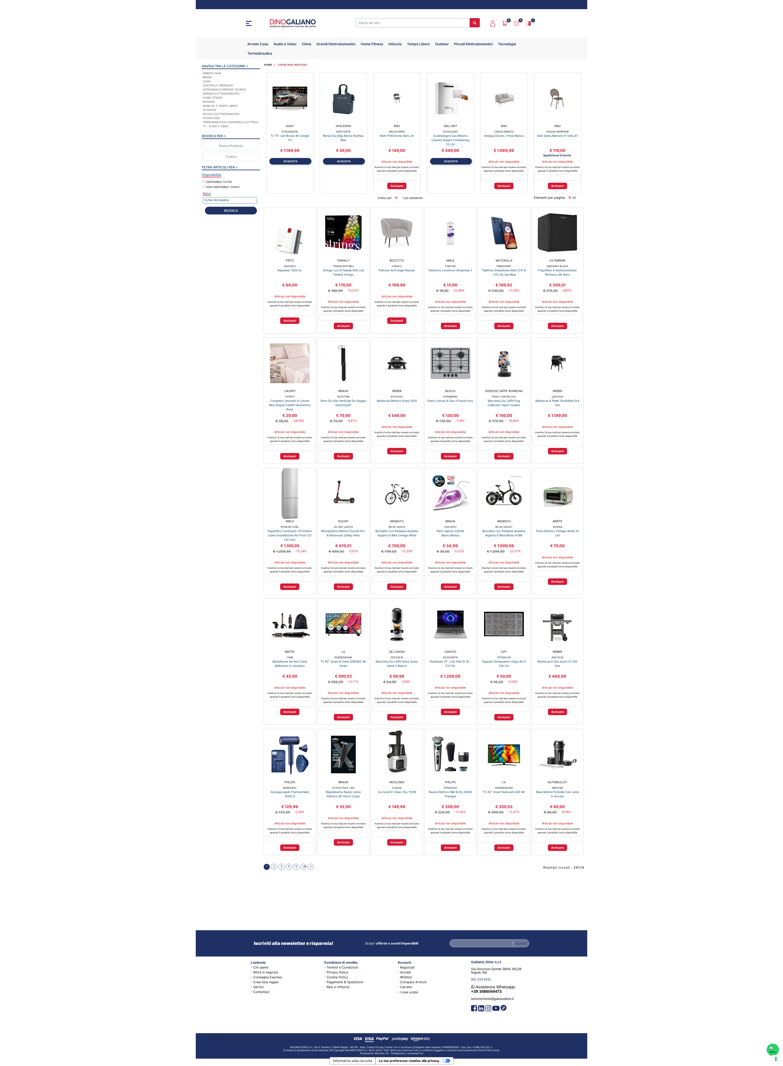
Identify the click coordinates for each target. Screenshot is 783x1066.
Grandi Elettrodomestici (335, 44)
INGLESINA (343, 126)
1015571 (290, 396)
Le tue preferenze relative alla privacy (409, 1061)
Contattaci (261, 992)
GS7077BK (343, 396)
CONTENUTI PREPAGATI (218, 85)
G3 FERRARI (557, 260)
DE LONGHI (397, 651)
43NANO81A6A (504, 787)
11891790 (450, 266)
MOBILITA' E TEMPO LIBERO (220, 105)
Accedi (405, 972)
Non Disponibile (223, 187)
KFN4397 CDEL (290, 526)
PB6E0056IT (504, 266)
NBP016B (557, 787)
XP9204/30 (450, 787)
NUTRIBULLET (557, 782)
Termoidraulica (259, 53)
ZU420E (397, 787)
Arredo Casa (257, 44)
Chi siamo (261, 967)
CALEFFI (289, 391)
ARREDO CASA (212, 73)
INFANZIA (209, 101)
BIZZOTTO (397, 260)
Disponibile (219, 181)
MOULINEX (396, 782)
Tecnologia (507, 44)
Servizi (258, 987)
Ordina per (384, 198)
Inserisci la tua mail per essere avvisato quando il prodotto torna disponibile (397, 169)
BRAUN (343, 391)
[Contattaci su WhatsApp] (773, 1050)
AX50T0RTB (343, 131)
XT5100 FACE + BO (343, 787)
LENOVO (450, 651)
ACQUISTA (290, 161)
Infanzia (395, 44)
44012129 (557, 657)
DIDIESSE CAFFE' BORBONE (504, 391)
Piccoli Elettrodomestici (473, 44)
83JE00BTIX (450, 657)
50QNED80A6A (343, 657)
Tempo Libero (418, 44)
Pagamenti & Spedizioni (345, 982)
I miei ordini (409, 992)
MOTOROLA (504, 260)
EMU (397, 126)
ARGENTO (397, 521)
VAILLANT (450, 126)
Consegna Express (267, 977)
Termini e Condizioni (342, 967)
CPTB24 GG (504, 657)
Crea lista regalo (266, 982)
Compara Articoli (413, 982)
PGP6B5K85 (450, 396)
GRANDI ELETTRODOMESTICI (221, 93)
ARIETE (557, 521)
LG (343, 651)
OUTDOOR (209, 110)
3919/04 (557, 526)
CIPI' (504, 651)
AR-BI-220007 (503, 526)
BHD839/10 (289, 787)
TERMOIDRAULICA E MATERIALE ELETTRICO (230, 122)
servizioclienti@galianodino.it (492, 999)
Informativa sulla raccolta (352, 1061)
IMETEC (290, 651)
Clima (306, 44)
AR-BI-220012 (396, 526)
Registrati (407, 967)
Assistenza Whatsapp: (493, 989)
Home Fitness (372, 44)
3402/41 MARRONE (557, 131)
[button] (475, 22)
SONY (290, 126)
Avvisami (396, 186)
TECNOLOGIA (211, 118)
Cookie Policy (337, 977)
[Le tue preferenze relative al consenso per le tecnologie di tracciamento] (776, 1059)
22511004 (557, 396)
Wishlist (406, 977)
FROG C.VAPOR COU (504, 396)
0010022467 (450, 131)
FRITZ (290, 260)
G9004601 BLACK (557, 266)
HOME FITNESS (212, 97)
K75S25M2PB (290, 131)
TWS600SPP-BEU (343, 266)
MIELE (450, 260)
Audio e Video (285, 44)
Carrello (406, 987)
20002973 (290, 266)
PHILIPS (289, 782)
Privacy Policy (337, 972)
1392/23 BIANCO (504, 131)
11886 (289, 657)
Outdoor (442, 44)
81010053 (397, 396)
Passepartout (401, 1052)
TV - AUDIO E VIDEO (216, 126)
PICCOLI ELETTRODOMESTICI (221, 114)
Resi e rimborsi (338, 987)
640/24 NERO (397, 131)
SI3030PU (450, 526)
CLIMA (207, 81)
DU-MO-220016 (343, 526)
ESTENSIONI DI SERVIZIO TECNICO (224, 89)
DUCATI (343, 521)
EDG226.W (397, 657)
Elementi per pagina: (549, 198)
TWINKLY (343, 260)
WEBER (397, 391)
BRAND (207, 77)
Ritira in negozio (265, 972)
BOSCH (450, 391)
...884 (303, 866)
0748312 (397, 266)
